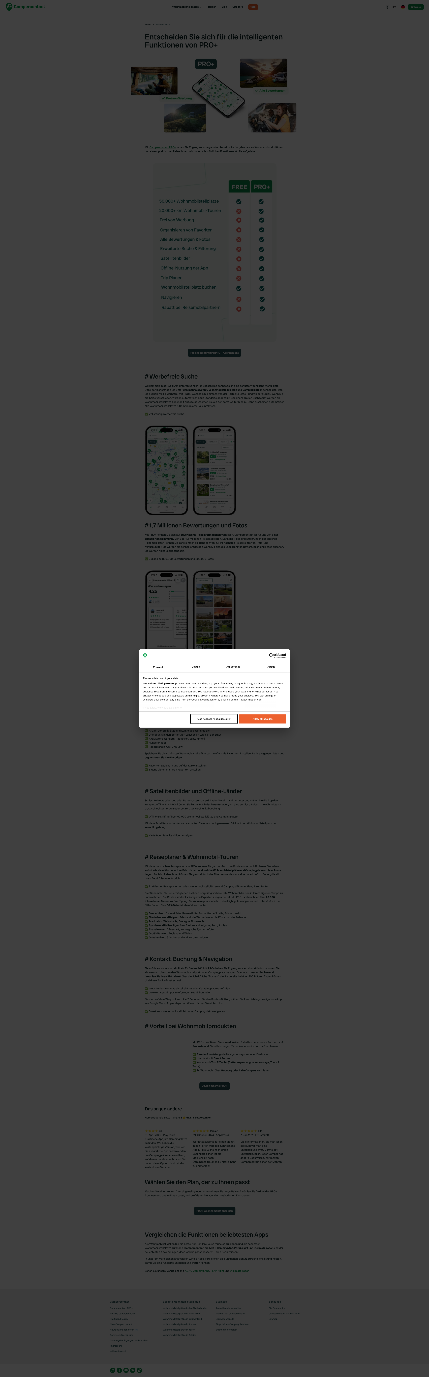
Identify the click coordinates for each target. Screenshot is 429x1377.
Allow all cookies (263, 718)
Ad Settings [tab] (233, 666)
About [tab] (271, 666)
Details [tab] (196, 666)
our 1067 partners (163, 683)
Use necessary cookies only (213, 718)
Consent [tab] (158, 667)
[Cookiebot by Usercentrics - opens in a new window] (271, 655)
